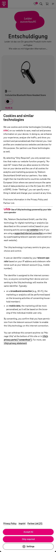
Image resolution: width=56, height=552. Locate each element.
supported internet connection (28, 233)
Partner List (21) (34, 523)
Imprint (22, 523)
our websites (32, 229)
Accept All (28, 532)
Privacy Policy (10, 523)
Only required (28, 539)
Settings (30, 546)
